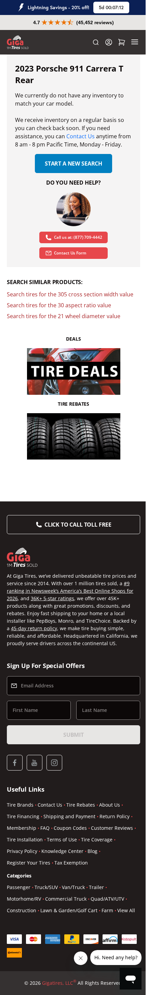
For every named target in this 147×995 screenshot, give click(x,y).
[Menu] (134, 42)
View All (126, 910)
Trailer (96, 887)
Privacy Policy (22, 851)
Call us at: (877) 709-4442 (78, 237)
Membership (21, 828)
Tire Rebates (80, 805)
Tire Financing (23, 816)
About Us (109, 805)
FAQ (45, 828)
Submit (73, 735)
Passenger (18, 887)
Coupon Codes (70, 828)
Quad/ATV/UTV (107, 899)
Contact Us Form (70, 253)
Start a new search (73, 163)
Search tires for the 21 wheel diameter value (63, 316)
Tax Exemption (71, 862)
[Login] (108, 42)
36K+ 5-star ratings (52, 598)
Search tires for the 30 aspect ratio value (59, 305)
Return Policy (114, 816)
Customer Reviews (112, 828)
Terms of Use (62, 839)
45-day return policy (34, 628)
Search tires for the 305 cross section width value (70, 294)
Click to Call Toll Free (77, 524)
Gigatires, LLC (59, 982)
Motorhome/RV (24, 899)
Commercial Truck (65, 899)
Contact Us (80, 136)
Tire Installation (25, 839)
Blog (92, 851)
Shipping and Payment (69, 816)
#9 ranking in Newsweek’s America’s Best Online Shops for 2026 (70, 591)
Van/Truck (73, 887)
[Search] (95, 42)
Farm (107, 910)
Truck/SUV (46, 887)
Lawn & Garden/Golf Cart (68, 910)
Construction (21, 910)
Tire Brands (20, 805)
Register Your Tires (28, 862)
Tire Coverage (96, 839)
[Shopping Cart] (121, 42)
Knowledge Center (62, 851)
